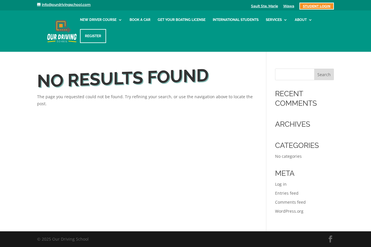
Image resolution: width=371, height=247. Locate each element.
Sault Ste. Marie (264, 6)
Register (93, 36)
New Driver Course (98, 20)
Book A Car (140, 20)
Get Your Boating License (181, 20)
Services (274, 20)
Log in (281, 184)
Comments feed (290, 202)
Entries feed (287, 193)
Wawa (288, 6)
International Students (236, 20)
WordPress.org (289, 211)
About (301, 20)
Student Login (316, 6)
